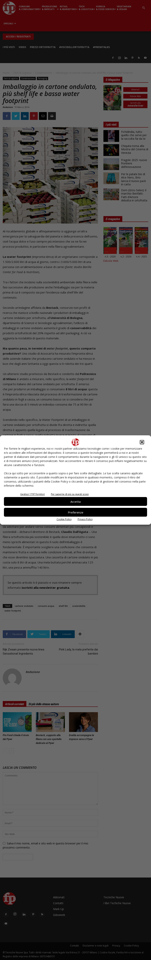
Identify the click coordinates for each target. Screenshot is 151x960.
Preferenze (75, 512)
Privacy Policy (85, 519)
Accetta (75, 502)
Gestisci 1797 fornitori (32, 494)
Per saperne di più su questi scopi (70, 494)
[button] (142, 442)
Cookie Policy (64, 519)
